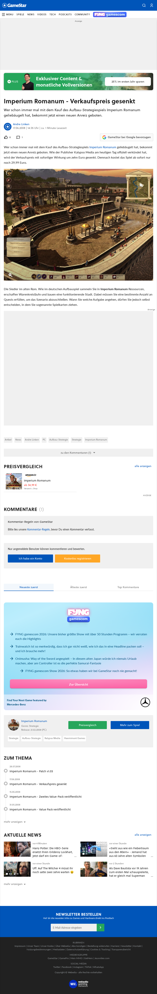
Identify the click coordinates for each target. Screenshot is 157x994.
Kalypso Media (52, 738)
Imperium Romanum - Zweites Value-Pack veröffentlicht (46, 797)
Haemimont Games (74, 738)
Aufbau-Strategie (58, 439)
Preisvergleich (23, 466)
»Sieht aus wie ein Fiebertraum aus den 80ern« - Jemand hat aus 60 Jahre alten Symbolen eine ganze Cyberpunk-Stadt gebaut (129, 855)
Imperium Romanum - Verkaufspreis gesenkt (38, 784)
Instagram (78, 967)
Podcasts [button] (65, 14)
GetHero (88, 958)
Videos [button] (42, 14)
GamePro (64, 958)
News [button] (30, 14)
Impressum (20, 946)
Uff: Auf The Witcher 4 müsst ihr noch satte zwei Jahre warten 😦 (53, 870)
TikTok (88, 967)
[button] (144, 5)
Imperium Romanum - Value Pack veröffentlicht (40, 809)
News (18, 439)
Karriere (115, 946)
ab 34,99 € (30, 485)
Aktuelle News (23, 835)
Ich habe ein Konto (30, 558)
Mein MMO (76, 958)
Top (128, 587)
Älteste (78, 587)
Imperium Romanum (102, 147)
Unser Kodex (47, 946)
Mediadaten (59, 949)
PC (44, 439)
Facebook (67, 967)
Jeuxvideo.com (102, 958)
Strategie (76, 439)
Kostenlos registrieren (77, 558)
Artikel (8, 439)
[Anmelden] (100, 927)
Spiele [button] (20, 14)
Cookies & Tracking (100, 949)
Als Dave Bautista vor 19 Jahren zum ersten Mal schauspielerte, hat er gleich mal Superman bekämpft (129, 873)
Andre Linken (21, 124)
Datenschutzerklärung (78, 949)
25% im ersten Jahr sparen (128, 81)
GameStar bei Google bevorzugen (129, 137)
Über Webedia (63, 946)
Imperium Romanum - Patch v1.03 (31, 771)
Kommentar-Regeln (38, 529)
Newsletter (126, 946)
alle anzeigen (143, 466)
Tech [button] (53, 14)
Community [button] (82, 14)
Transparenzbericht (121, 949)
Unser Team (33, 946)
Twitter (56, 967)
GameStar (53, 958)
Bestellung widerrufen (98, 946)
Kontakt (137, 946)
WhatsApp (98, 967)
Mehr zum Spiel (130, 725)
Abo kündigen (79, 946)
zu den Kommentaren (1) (76, 453)
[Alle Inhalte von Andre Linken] (7, 126)
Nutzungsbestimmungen (39, 949)
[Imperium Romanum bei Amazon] (14, 481)
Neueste (29, 587)
